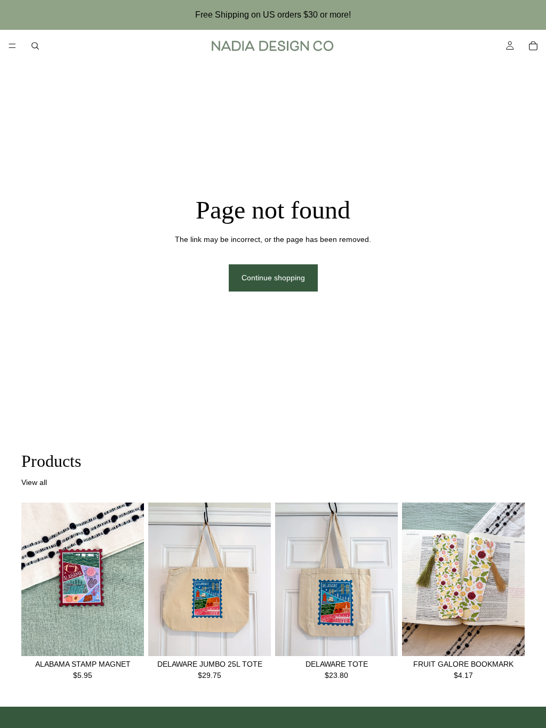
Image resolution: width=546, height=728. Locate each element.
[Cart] (533, 46)
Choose (517, 639)
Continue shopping (273, 277)
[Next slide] (513, 579)
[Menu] (12, 46)
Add (136, 639)
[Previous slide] (413, 579)
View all (34, 482)
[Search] (35, 46)
